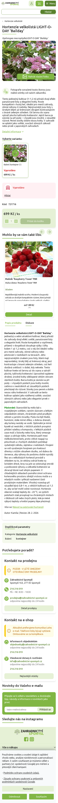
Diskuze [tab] (30, 321)
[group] (28, 278)
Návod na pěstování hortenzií (28, 515)
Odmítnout (14, 796)
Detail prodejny (28, 616)
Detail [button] (28, 313)
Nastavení (28, 788)
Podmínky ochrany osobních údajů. (21, 773)
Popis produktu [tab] (13, 321)
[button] (28, 304)
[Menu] (48, 3)
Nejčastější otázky (28, 687)
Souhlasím (41, 796)
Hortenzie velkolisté (26, 542)
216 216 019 (16, 597)
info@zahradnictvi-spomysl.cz (26, 672)
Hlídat (7, 196)
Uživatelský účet (29, 3)
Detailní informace (11, 132)
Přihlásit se (43, 720)
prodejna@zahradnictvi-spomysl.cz (28, 606)
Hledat (46, 12)
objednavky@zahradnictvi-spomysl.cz (30, 655)
